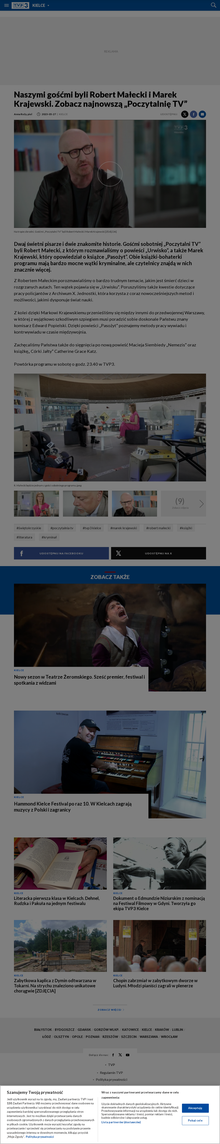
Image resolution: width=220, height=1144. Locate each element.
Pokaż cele (195, 1120)
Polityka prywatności (40, 1136)
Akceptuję (195, 1108)
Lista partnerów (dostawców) (121, 1122)
